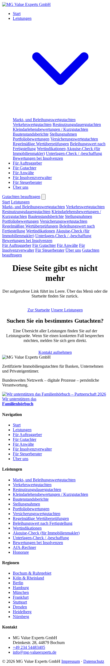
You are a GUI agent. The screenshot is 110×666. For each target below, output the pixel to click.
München (21, 592)
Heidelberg (22, 611)
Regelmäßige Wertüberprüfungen (41, 144)
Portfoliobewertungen (31, 139)
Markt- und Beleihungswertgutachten (44, 119)
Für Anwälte (23, 172)
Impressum (70, 661)
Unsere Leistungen (67, 310)
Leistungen (20, 202)
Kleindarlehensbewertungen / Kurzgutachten (50, 129)
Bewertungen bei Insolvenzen (38, 158)
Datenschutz (93, 661)
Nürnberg (21, 616)
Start (17, 13)
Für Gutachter (24, 168)
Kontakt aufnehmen (55, 352)
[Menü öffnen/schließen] (43, 197)
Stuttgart (20, 602)
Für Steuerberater (27, 182)
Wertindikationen (51, 148)
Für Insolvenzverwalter (32, 177)
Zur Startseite (39, 310)
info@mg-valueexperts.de (34, 652)
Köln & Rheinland (28, 578)
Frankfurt (21, 597)
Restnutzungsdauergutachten (77, 124)
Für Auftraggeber (27, 163)
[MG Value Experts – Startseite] (26, 4)
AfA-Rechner (24, 547)
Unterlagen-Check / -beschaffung (74, 153)
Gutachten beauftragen (21, 196)
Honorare (21, 552)
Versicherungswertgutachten (74, 139)
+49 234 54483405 (29, 647)
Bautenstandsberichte (31, 134)
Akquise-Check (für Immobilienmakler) (46, 533)
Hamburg (21, 587)
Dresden (20, 607)
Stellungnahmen (63, 134)
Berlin (18, 583)
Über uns (20, 187)
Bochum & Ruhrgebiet (32, 573)
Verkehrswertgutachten (32, 124)
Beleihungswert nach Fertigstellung (42, 523)
